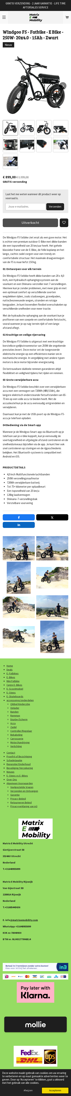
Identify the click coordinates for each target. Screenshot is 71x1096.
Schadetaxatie (14, 760)
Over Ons (12, 779)
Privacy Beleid (18, 798)
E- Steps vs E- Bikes (17, 775)
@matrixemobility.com (24, 920)
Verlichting (16, 746)
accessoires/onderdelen (20, 700)
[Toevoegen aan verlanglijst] (64, 223)
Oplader (14, 708)
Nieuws (10, 771)
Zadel (13, 727)
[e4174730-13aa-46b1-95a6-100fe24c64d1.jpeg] (52, 548)
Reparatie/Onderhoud (19, 764)
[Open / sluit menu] (4, 17)
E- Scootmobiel (15, 688)
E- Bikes (11, 677)
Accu (13, 723)
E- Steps (11, 692)
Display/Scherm (18, 719)
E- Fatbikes (13, 673)
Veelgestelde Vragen (21, 787)
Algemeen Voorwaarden (20, 783)
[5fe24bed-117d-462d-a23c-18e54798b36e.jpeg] (19, 548)
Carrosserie (16, 738)
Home (10, 665)
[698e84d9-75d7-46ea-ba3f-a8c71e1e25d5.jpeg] (52, 637)
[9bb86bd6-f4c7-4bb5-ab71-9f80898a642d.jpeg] (19, 607)
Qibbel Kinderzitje (20, 704)
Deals (10, 669)
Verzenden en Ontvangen (24, 791)
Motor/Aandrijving (20, 742)
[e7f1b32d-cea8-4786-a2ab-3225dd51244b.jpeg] (52, 607)
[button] (10, 127)
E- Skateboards (15, 696)
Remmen (15, 715)
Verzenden (55, 206)
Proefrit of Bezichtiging (19, 756)
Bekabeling (16, 734)
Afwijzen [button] (28, 1090)
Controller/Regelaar (21, 731)
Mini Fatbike (13, 681)
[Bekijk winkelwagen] (67, 17)
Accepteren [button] (55, 1090)
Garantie (15, 794)
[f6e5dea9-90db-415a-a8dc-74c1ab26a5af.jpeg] (19, 578)
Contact (11, 752)
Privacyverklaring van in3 (23, 806)
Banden (14, 711)
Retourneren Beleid (21, 802)
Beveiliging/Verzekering (20, 768)
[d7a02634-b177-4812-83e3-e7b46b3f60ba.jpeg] (52, 578)
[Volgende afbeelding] (62, 85)
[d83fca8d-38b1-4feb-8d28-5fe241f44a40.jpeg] (19, 637)
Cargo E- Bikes (14, 685)
